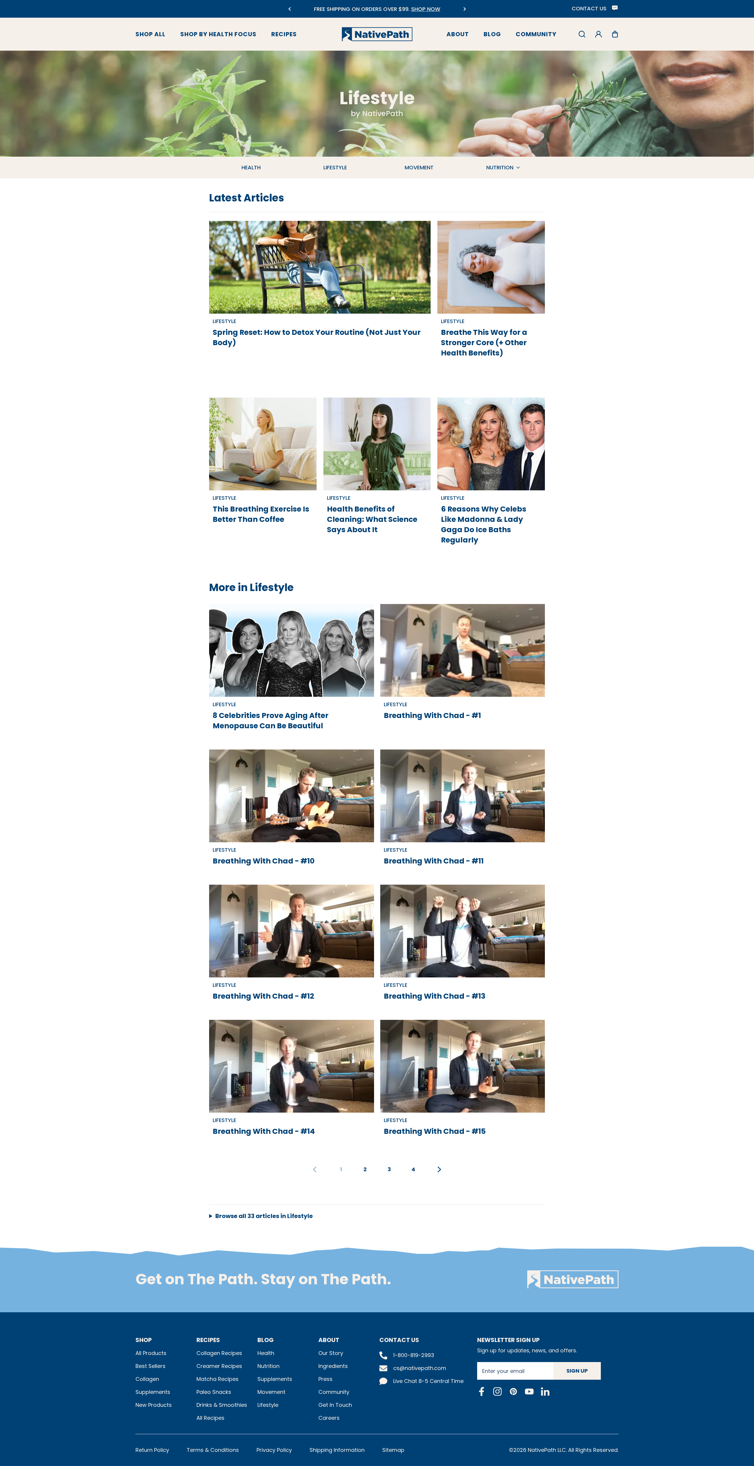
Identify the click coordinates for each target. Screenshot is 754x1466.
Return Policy (152, 1450)
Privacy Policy (274, 1450)
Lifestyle (267, 1405)
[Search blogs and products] (582, 34)
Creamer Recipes (219, 1366)
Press (325, 1379)
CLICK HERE (396, 12)
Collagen (147, 1379)
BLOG (265, 1340)
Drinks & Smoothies (221, 1405)
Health (265, 1353)
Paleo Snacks (213, 1392)
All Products (150, 1353)
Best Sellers (150, 1366)
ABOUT (328, 1340)
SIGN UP (577, 1370)
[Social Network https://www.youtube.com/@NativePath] (529, 1391)
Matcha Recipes (217, 1379)
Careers (329, 1418)
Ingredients (333, 1366)
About (458, 34)
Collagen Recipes (219, 1353)
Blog (492, 34)
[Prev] (289, 9)
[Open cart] (615, 34)
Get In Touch (335, 1405)
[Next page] (439, 1169)
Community (536, 34)
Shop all (150, 34)
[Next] (464, 9)
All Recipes (210, 1418)
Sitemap (393, 1450)
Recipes (284, 34)
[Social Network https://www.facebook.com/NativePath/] (481, 1391)
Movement (271, 1392)
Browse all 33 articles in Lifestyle (264, 1216)
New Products (153, 1405)
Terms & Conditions (213, 1450)
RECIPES (208, 1340)
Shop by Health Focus (218, 34)
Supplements (152, 1392)
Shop (143, 1340)
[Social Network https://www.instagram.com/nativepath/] (497, 1391)
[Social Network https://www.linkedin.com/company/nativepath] (545, 1391)
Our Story (330, 1353)
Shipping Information (337, 1450)
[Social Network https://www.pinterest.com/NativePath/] (513, 1391)
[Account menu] (598, 34)
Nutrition (268, 1366)
